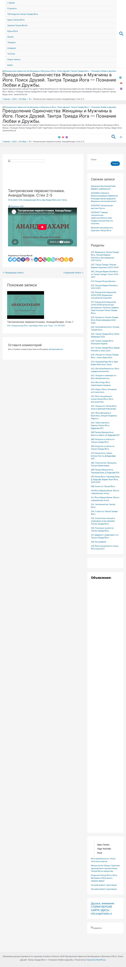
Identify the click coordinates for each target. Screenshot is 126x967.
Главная (11, 3)
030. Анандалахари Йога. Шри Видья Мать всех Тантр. (43, 200)
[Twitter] (14, 259)
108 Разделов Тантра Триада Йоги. (22, 14)
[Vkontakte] (19, 259)
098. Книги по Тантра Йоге (103, 486)
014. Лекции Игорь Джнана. (103, 281)
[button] (121, 34)
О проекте (12, 8)
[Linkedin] (36, 259)
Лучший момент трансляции (104, 885)
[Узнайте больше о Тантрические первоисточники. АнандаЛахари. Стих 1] (25, 305)
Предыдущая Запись (13, 273)
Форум (10, 37)
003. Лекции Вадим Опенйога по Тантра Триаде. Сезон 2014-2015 (105, 274)
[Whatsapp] (49, 259)
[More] (71, 259)
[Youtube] (40, 259)
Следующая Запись (73, 273)
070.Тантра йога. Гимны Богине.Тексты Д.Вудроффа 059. (103, 456)
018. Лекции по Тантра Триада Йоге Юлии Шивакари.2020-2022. (104, 320)
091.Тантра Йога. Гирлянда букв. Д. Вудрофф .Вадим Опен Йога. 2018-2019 (105, 479)
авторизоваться (56, 349)
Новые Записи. (14, 59)
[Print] (62, 259)
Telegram (11, 42)
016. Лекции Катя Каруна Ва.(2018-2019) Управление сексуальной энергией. (103, 295)
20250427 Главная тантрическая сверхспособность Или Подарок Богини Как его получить (102, 218)
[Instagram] (121, 89)
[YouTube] (121, 83)
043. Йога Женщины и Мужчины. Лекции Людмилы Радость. (104, 416)
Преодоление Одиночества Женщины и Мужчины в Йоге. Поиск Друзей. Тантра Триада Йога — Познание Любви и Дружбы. (59, 80)
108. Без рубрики (98, 542)
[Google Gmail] (57, 259)
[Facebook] (23, 259)
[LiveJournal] (32, 259)
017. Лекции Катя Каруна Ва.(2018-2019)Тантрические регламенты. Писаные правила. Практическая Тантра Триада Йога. (105, 307)
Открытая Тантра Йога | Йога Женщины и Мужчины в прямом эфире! (104, 878)
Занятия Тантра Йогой (17, 25)
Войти (10, 65)
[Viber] (44, 259)
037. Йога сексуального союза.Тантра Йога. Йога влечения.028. (102, 399)
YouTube (11, 54)
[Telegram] (120, 78)
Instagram (11, 48)
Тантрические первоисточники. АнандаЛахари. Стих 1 (40, 321)
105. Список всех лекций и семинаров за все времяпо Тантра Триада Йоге (103, 521)
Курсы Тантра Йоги (15, 20)
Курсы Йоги (12, 31)
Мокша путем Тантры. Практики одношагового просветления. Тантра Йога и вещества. (105, 868)
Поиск (93, 159)
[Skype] (53, 259)
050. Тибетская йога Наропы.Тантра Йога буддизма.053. (100, 425)
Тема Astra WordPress (96, 960)
